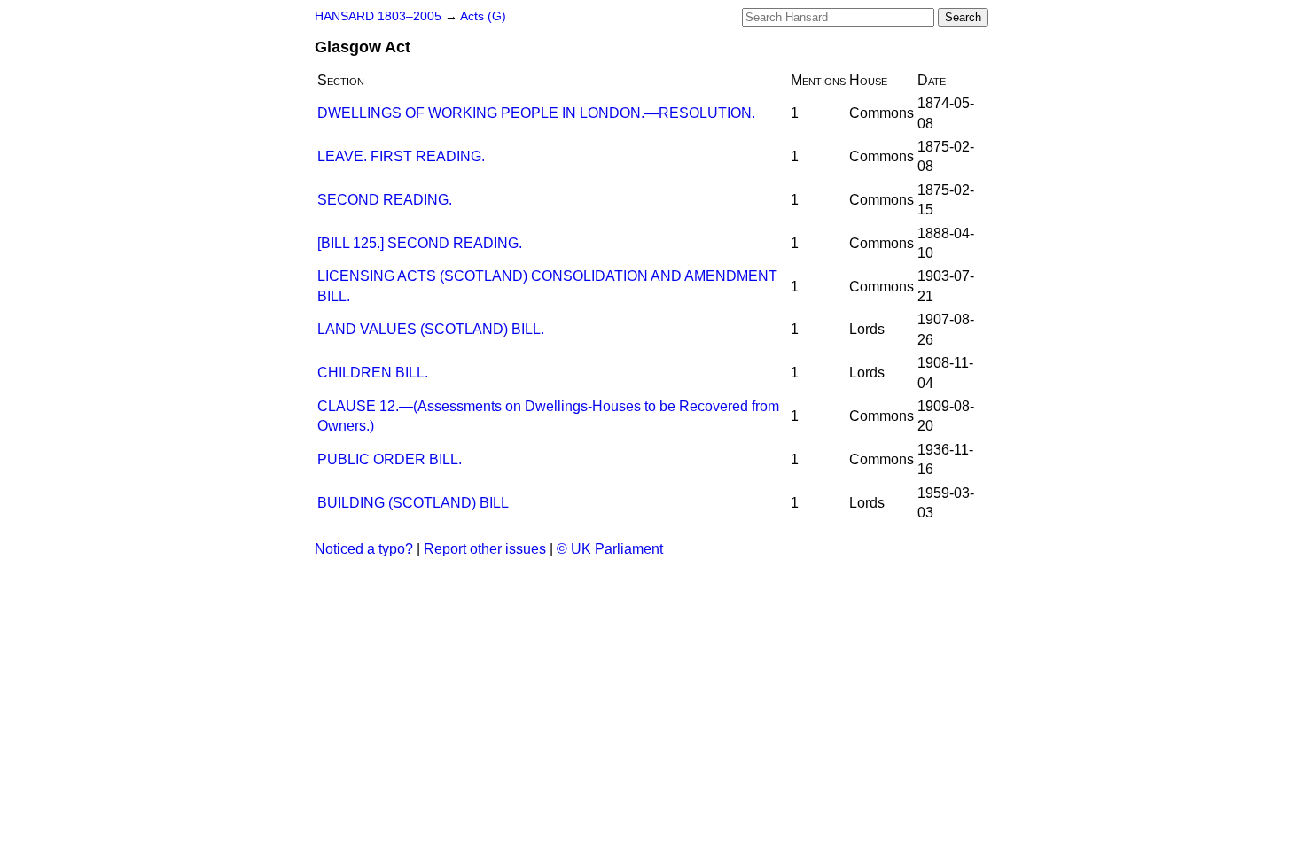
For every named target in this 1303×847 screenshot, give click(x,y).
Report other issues (485, 548)
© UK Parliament (610, 548)
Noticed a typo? (364, 548)
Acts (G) (483, 16)
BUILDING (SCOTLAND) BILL (413, 502)
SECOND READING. (384, 199)
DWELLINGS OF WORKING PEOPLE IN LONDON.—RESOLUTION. (536, 112)
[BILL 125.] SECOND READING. (419, 243)
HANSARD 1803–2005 (378, 16)
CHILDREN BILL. (372, 372)
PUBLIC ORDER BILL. (389, 459)
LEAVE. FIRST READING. (401, 156)
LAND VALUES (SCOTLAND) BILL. (430, 329)
